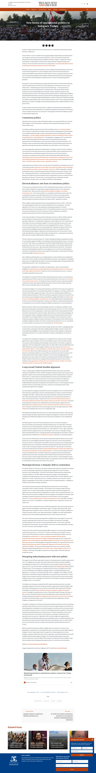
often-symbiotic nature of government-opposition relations (40, 161)
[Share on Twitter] (49, 46)
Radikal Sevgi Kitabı (62, 566)
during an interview (38, 253)
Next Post (67, 711)
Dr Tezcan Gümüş (32, 644)
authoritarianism (38, 701)
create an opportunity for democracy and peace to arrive (44, 498)
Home (28, 9)
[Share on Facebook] (46, 46)
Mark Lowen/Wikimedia (60, 648)
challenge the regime (47, 434)
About (49, 9)
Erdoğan (53, 701)
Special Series (42, 9)
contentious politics (64, 129)
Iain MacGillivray (42, 644)
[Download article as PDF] (43, 46)
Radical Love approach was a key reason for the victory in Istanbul (54, 596)
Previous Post (29, 711)
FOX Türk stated (57, 323)
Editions (33, 9)
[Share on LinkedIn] (52, 46)
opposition (59, 701)
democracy (46, 701)
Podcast (55, 9)
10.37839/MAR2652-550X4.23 (49, 692)
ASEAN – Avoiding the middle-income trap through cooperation (37, 745)
